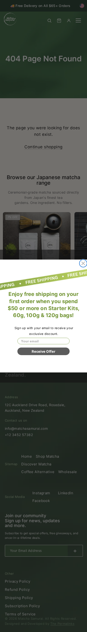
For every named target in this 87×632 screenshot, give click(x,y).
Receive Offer (43, 351)
